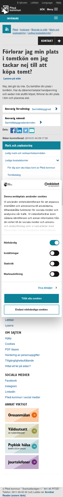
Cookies (10, 344)
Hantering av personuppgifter (22, 355)
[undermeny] (56, 18)
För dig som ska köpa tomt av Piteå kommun (31, 167)
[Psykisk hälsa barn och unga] (22, 446)
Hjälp (8, 338)
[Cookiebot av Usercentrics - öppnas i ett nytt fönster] (45, 185)
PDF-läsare (12, 349)
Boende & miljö (39, 29)
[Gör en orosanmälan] (22, 415)
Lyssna (9, 325)
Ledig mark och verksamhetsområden (25, 153)
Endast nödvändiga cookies (31, 309)
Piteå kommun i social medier (22, 397)
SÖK (42, 9)
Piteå (15, 29)
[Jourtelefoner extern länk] (22, 462)
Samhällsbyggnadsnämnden (20, 122)
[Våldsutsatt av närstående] (22, 430)
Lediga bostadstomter (39, 33)
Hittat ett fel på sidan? (18, 366)
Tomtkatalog (14, 174)
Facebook (11, 380)
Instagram (11, 386)
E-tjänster (22, 2)
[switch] (54, 253)
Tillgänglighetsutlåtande (19, 360)
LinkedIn (10, 392)
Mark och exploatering (18, 145)
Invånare (13, 18)
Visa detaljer (45, 287)
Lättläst (34, 2)
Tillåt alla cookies (32, 298)
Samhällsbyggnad (41, 109)
